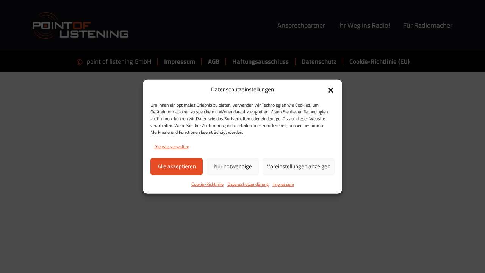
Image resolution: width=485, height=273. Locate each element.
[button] (331, 89)
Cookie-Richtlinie (207, 183)
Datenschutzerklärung (248, 183)
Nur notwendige (233, 166)
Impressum (283, 183)
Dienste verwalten (171, 146)
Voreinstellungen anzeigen (298, 166)
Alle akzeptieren (177, 166)
